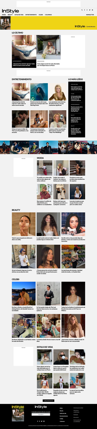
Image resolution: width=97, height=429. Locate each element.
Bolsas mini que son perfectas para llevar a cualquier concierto (60, 202)
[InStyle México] (10, 11)
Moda (4, 14)
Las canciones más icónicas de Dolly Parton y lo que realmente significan (57, 103)
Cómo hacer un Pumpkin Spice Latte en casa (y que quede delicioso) (61, 368)
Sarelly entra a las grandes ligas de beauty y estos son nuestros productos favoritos (76, 131)
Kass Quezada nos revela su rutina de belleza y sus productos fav (76, 120)
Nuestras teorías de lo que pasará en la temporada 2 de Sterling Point (39, 103)
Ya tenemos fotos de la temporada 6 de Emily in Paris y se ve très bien (37, 130)
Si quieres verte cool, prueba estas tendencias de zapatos (77, 179)
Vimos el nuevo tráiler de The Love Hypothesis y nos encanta (20, 130)
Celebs (41, 14)
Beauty (10, 14)
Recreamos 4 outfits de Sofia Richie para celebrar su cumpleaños (44, 202)
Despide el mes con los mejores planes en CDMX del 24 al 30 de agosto (60, 392)
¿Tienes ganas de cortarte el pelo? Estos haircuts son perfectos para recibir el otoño (47, 271)
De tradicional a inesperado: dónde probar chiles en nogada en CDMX (44, 392)
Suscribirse (40, 414)
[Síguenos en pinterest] (92, 10)
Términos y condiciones (76, 411)
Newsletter (90, 14)
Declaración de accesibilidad (77, 420)
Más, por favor (48, 400)
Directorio (76, 417)
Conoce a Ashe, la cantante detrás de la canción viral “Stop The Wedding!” (57, 130)
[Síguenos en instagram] (39, 421)
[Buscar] (82, 10)
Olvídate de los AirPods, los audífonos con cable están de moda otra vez (77, 368)
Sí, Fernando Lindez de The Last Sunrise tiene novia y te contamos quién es (76, 98)
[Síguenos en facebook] (84, 10)
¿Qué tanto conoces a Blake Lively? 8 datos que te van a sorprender (72, 340)
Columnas (48, 14)
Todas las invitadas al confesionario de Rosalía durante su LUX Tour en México (73, 308)
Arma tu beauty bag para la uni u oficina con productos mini (22, 271)
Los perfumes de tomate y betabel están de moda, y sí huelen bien (71, 271)
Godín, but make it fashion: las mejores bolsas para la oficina (59, 179)
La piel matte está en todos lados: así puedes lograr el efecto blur (48, 238)
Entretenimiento (31, 14)
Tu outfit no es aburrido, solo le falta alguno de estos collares (44, 179)
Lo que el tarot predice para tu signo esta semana (77, 391)
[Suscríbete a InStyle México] (48, 23)
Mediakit (76, 414)
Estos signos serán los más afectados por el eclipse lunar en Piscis (48, 64)
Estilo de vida (19, 14)
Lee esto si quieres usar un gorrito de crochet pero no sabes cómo (77, 202)
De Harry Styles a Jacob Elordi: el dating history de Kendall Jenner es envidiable (22, 308)
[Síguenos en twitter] (89, 10)
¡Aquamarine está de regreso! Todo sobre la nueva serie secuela (24, 64)
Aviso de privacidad (78, 407)
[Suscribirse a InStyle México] (18, 413)
